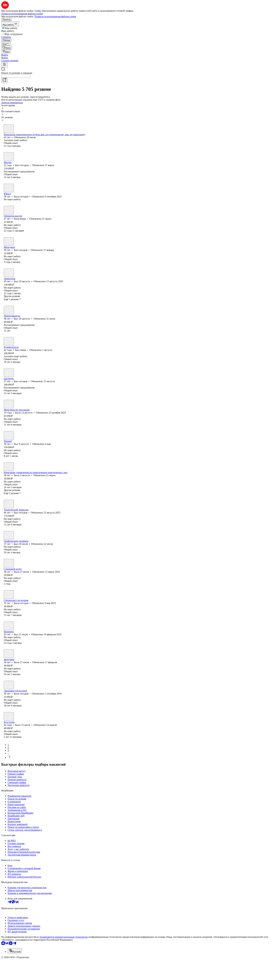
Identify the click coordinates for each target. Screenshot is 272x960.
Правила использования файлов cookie (55, 16)
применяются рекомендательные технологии (64, 937)
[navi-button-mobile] (4, 64)
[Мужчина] (9, 129)
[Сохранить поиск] (4, 80)
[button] (4, 55)
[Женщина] (9, 188)
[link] (6, 48)
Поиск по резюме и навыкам (16, 73)
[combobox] (15, 76)
